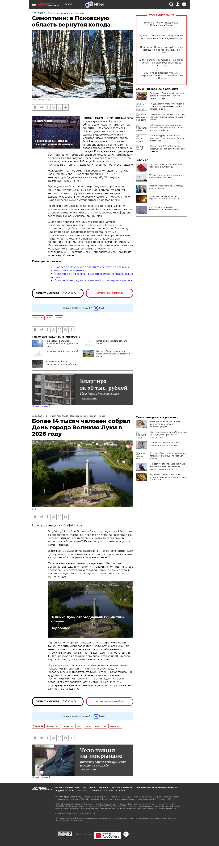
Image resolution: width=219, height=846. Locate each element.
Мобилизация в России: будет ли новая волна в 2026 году (165, 165)
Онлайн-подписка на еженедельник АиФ (156, 788)
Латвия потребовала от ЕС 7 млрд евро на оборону (166, 187)
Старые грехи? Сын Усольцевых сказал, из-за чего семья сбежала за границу (167, 149)
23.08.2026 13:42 (39, 416)
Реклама (103, 788)
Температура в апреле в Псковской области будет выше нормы (62, 343)
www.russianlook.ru (41, 100)
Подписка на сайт (64, 791)
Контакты (82, 791)
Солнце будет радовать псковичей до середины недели (92, 280)
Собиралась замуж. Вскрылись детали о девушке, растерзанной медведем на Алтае (166, 127)
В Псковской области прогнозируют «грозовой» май (61, 362)
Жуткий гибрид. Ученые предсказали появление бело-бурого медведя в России (168, 456)
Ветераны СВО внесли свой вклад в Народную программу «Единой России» (161, 50)
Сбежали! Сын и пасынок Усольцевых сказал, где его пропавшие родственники (168, 434)
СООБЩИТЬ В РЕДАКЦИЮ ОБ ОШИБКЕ (108, 791)
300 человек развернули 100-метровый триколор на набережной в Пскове (161, 76)
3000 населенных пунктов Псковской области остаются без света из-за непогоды (161, 63)
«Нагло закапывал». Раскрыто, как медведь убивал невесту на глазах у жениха (167, 117)
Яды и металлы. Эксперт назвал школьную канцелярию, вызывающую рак (165, 424)
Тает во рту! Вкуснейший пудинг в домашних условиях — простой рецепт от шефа (167, 96)
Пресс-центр (89, 788)
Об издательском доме (67, 788)
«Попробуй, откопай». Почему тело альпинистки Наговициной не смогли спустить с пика (167, 466)
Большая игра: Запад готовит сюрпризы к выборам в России (164, 197)
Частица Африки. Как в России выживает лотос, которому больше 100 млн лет (167, 138)
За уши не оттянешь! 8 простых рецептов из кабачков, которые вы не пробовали (168, 477)
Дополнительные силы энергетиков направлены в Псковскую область (161, 37)
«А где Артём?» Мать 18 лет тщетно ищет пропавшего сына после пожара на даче (167, 106)
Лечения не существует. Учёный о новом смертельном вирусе (166, 443)
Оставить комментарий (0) (109, 293)
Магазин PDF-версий (122, 788)
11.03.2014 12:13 (38, 13)
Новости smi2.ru (42, 406)
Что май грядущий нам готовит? (62, 351)
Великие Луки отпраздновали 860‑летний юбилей (161, 24)
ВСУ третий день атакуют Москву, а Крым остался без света (166, 176)
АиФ (34, 509)
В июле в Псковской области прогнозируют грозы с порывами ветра (113, 353)
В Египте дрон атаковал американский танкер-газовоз (164, 208)
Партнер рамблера (83, 834)
